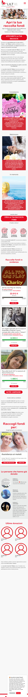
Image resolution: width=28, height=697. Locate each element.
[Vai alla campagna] (14, 276)
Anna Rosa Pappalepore (9, 374)
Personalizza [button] (12, 693)
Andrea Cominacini (7, 289)
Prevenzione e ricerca (18, 335)
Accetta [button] (18, 693)
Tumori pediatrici (16, 290)
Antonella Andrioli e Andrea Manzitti (11, 334)
